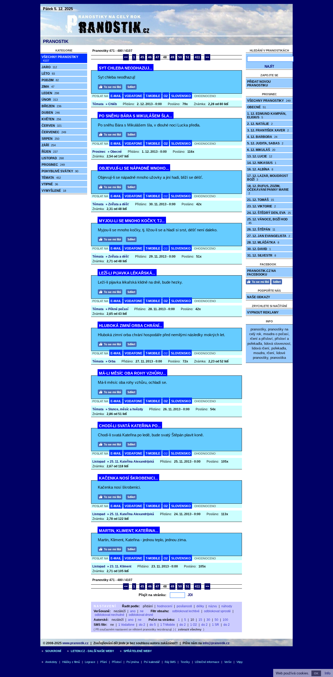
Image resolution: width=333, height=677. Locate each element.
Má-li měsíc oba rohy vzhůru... (132, 373)
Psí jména (132, 661)
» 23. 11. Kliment (119, 566)
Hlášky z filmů (71, 661)
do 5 (153, 625)
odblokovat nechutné (109, 615)
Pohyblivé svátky (60, 171)
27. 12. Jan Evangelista (268, 236)
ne (142, 611)
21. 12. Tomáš (260, 200)
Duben (51, 112)
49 (172, 57)
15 (200, 620)
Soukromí (53, 651)
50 (180, 57)
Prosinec (53, 165)
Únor (50, 99)
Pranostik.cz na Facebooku (261, 272)
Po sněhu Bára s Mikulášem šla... (135, 116)
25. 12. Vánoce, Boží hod (267, 221)
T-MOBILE (153, 96)
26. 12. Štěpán (261, 229)
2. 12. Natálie (260, 124)
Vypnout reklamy (263, 312)
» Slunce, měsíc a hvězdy (124, 409)
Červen (52, 125)
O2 (166, 96)
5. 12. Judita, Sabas (265, 143)
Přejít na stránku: (152, 595)
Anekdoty (51, 661)
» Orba (111, 361)
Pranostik (55, 41)
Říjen (50, 152)
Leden (50, 93)
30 (208, 620)
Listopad (53, 158)
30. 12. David (259, 249)
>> (207, 57)
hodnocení (164, 606)
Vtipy (239, 661)
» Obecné (115, 152)
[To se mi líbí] (111, 86)
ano (133, 611)
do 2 (142, 625)
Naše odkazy (258, 297)
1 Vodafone (126, 625)
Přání (103, 661)
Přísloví (116, 661)
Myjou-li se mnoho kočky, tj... (132, 221)
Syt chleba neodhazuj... (125, 68)
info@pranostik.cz (216, 643)
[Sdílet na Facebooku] (132, 86)
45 (142, 57)
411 (197, 57)
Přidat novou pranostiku (259, 83)
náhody (226, 606)
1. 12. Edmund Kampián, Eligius (266, 115)
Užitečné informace (207, 661)
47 (157, 57)
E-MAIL (116, 96)
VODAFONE (133, 96)
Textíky (185, 661)
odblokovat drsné (141, 615)
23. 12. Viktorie (261, 206)
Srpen (50, 138)
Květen (51, 119)
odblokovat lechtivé (186, 611)
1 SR (215, 625)
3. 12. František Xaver (268, 130)
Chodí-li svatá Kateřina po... (130, 426)
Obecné (256, 107)
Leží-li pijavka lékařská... (127, 273)
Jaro (49, 67)
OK (316, 673)
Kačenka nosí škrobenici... (128, 478)
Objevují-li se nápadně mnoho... (134, 168)
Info (327, 673)
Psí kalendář (152, 661)
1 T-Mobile (167, 625)
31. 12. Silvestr (261, 255)
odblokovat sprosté (217, 611)
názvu (212, 606)
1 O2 (193, 625)
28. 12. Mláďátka (263, 242)
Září (49, 145)
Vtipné (50, 184)
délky (200, 606)
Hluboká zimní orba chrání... (130, 325)
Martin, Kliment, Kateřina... (128, 530)
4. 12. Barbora (262, 137)
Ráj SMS (170, 661)
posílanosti (184, 606)
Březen (51, 106)
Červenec (54, 132)
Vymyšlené (54, 191)
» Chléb (111, 104)
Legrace (90, 661)
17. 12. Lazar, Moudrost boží (267, 177)
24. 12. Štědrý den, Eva (269, 213)
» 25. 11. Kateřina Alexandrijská (130, 461)
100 (225, 620)
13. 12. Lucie (259, 156)
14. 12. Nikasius (261, 163)
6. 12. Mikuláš (261, 150)
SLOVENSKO (181, 96)
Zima (48, 86)
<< (126, 57)
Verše (228, 661)
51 (187, 57)
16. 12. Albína (260, 169)
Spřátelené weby (138, 651)
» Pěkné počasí (117, 309)
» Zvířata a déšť (117, 204)
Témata (51, 178)
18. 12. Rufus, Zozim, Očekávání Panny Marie (268, 189)
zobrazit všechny (189, 629)
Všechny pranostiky (60, 58)
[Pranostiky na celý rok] (101, 34)
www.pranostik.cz (75, 643)
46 (150, 57)
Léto (48, 73)
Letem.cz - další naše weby (92, 651)
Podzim (50, 80)
